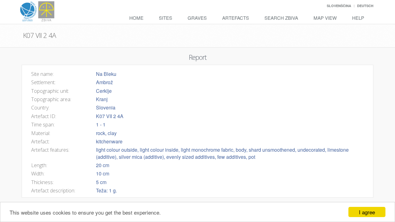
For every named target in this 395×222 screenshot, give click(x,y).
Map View (325, 17)
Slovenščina (339, 5)
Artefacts (235, 17)
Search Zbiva (281, 17)
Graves (197, 17)
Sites (165, 17)
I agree (367, 212)
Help (358, 17)
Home (136, 17)
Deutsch (365, 5)
